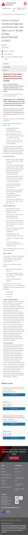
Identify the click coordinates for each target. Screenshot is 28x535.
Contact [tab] (5, 70)
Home (2, 14)
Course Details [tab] (6, 67)
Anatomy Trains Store (10, 14)
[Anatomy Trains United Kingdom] (8, 511)
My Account (18, 471)
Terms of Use (4, 520)
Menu (25, 5)
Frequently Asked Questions (19, 485)
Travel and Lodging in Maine (20, 489)
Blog (16, 481)
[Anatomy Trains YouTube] (17, 502)
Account (22, 8)
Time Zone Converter (15, 105)
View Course (14, 394)
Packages (3, 481)
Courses (18, 14)
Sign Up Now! (14, 458)
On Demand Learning (6, 474)
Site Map (18, 520)
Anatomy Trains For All (6, 487)
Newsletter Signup (6, 8)
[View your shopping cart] (14, 11)
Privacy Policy (12, 520)
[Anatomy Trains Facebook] (17, 498)
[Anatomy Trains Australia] (3, 511)
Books (2, 468)
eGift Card (3, 484)
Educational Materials (6, 477)
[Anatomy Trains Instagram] (21, 498)
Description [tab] (6, 63)
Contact (14, 8)
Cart (16, 474)
